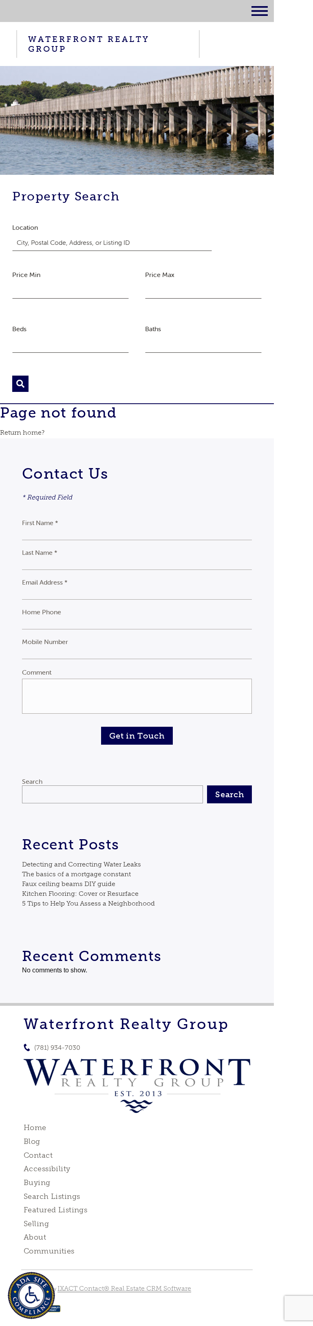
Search (32, 781)
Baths (153, 329)
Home (35, 1127)
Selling (36, 1223)
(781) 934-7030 (57, 1047)
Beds (19, 329)
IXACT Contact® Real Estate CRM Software (124, 1288)
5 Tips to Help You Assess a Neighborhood (88, 903)
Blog (32, 1141)
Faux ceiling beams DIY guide (68, 884)
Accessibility (47, 1168)
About (35, 1237)
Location (25, 227)
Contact (38, 1155)
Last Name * (39, 552)
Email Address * (45, 582)
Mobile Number (45, 642)
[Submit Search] (20, 384)
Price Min (26, 274)
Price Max (159, 274)
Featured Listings (55, 1209)
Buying (37, 1182)
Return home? (22, 432)
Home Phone (41, 612)
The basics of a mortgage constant (76, 874)
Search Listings (52, 1196)
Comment (36, 672)
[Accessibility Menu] (31, 1295)
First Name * (40, 523)
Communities (49, 1251)
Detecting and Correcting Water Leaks (81, 864)
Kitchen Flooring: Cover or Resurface (80, 893)
